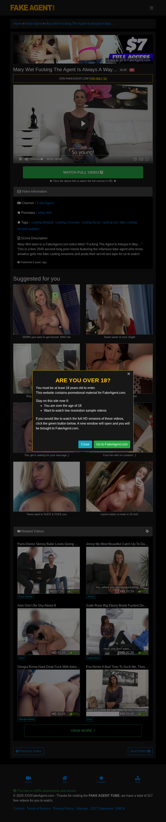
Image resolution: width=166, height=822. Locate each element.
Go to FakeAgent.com (112, 444)
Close (85, 444)
